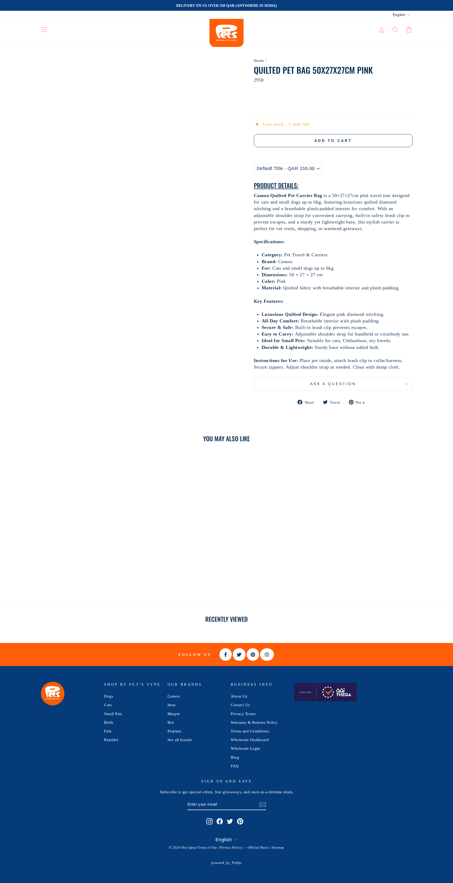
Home (259, 60)
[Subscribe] (262, 804)
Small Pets (113, 713)
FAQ (235, 766)
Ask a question (333, 384)
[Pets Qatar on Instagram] (209, 821)
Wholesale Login (245, 748)
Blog (235, 757)
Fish (107, 731)
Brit (171, 722)
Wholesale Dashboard (250, 739)
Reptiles (111, 739)
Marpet (174, 713)
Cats (108, 705)
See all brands (180, 739)
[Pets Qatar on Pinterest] (240, 821)
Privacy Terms (243, 713)
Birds (108, 722)
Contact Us (240, 705)
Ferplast (174, 731)
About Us (239, 696)
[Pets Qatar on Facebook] (220, 821)
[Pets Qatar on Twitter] (230, 821)
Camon (174, 696)
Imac (172, 705)
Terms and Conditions (250, 731)
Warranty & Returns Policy (254, 722)
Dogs (108, 696)
